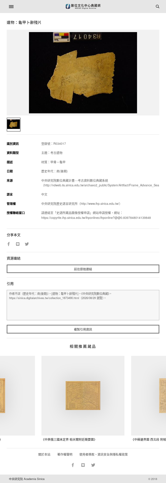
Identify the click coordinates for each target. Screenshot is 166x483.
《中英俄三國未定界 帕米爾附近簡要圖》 (69, 439)
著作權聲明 (64, 454)
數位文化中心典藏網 (83, 6)
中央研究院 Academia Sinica (27, 479)
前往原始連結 (83, 269)
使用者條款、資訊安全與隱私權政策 (103, 454)
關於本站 (44, 454)
